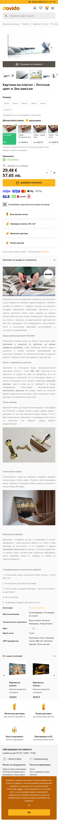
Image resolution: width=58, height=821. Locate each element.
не (29, 805)
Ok (29, 812)
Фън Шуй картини (37, 607)
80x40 (15, 103)
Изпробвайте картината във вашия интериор (29, 204)
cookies (20, 789)
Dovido (45, 251)
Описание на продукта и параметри (20, 260)
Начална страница (11, 24)
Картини (26, 24)
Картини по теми (40, 24)
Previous (4, 675)
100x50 (24, 103)
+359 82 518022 (14, 759)
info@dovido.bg (40, 759)
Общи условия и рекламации (14, 769)
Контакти (33, 774)
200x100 (7, 109)
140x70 (43, 103)
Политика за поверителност (14, 772)
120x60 (33, 103)
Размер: (7, 97)
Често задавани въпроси (40, 772)
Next (51, 47)
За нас (32, 769)
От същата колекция (12, 656)
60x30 (6, 103)
